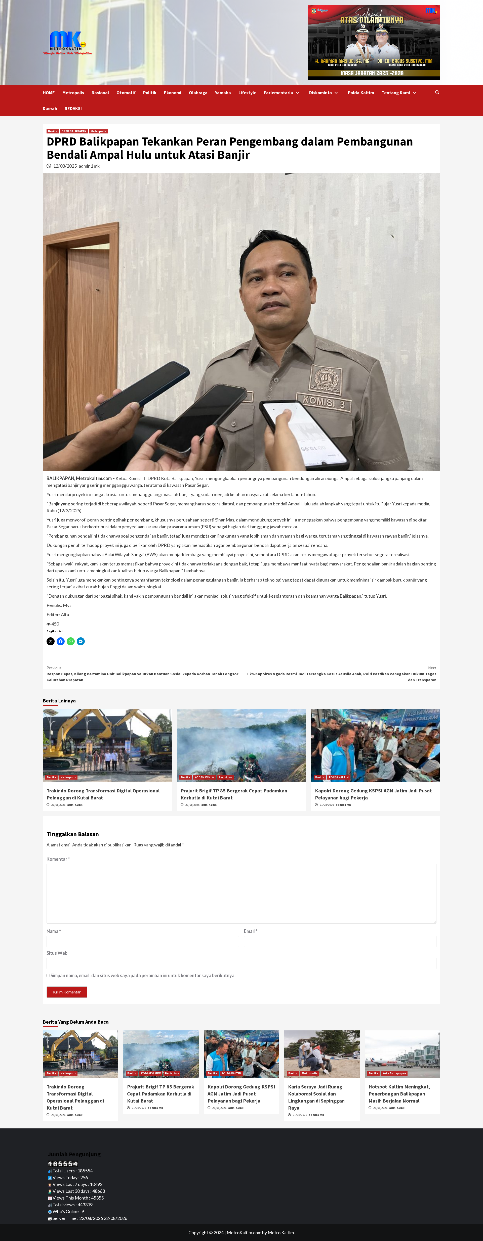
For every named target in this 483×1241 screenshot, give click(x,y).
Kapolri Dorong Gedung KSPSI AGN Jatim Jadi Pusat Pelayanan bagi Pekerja (241, 1093)
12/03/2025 (65, 166)
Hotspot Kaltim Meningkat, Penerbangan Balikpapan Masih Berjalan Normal (399, 1093)
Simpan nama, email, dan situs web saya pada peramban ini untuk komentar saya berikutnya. (143, 975)
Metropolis (73, 93)
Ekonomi (172, 93)
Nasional (100, 93)
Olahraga (198, 93)
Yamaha (223, 93)
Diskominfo (320, 93)
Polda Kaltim (361, 93)
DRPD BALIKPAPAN (74, 131)
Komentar (58, 859)
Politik (149, 93)
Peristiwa (225, 777)
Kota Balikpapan (394, 1073)
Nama (54, 931)
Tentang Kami (396, 93)
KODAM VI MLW (204, 777)
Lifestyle (247, 93)
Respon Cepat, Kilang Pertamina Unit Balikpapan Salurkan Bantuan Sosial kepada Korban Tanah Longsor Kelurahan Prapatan (142, 673)
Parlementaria (278, 93)
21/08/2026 (58, 804)
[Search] (437, 92)
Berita (52, 131)
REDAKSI (73, 108)
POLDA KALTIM (339, 777)
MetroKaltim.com (244, 1232)
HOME (49, 93)
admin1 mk (89, 166)
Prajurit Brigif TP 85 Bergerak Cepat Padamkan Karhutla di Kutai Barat (160, 1093)
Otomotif (126, 93)
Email (250, 931)
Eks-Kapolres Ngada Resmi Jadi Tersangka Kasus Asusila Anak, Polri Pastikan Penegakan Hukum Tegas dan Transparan (341, 673)
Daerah (50, 108)
